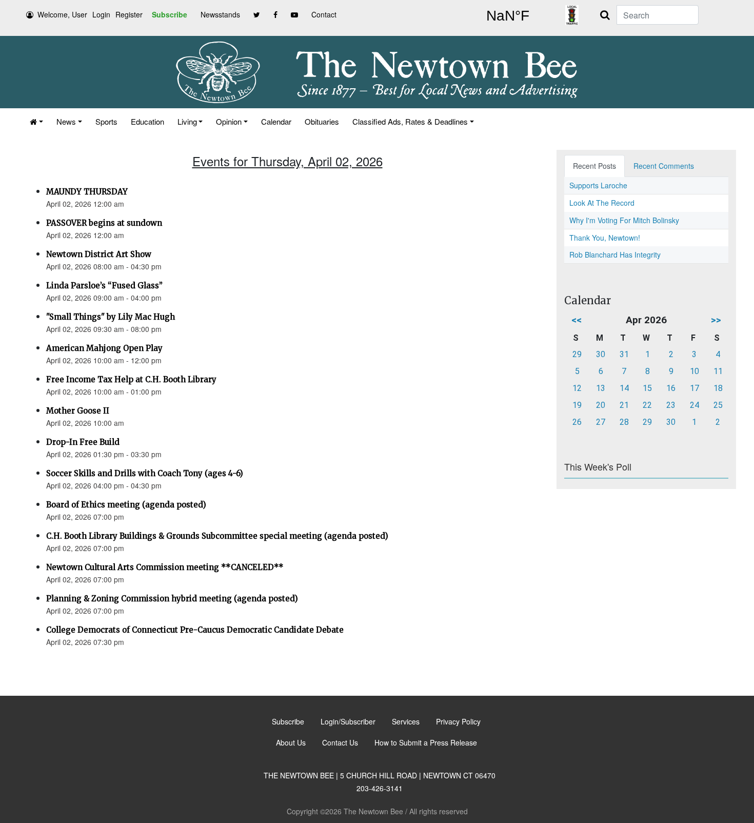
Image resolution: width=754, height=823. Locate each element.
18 (718, 388)
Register (129, 14)
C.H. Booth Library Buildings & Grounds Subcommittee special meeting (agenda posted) (217, 536)
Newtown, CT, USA (508, 16)
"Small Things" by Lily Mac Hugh (110, 317)
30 (600, 354)
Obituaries (322, 121)
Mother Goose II (77, 411)
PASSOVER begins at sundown (104, 223)
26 (577, 422)
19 (577, 405)
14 (624, 388)
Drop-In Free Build (83, 442)
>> (716, 320)
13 (600, 388)
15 (647, 388)
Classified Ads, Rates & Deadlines (410, 121)
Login (101, 14)
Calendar (276, 121)
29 (577, 354)
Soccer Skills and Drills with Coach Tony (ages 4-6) (144, 473)
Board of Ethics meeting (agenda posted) (126, 505)
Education (147, 121)
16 (671, 388)
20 (600, 405)
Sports (106, 121)
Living (187, 121)
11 (718, 371)
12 (577, 388)
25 (718, 405)
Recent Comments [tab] (663, 166)
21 (624, 405)
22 (647, 405)
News (66, 121)
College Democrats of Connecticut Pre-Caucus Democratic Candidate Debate (195, 630)
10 (694, 371)
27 (600, 422)
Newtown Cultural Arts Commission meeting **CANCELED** (165, 567)
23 (671, 405)
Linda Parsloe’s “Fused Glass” (104, 285)
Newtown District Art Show (98, 254)
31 (624, 354)
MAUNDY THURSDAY (87, 192)
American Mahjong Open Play (104, 348)
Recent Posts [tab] (594, 166)
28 (624, 422)
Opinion (229, 121)
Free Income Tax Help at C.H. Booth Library (131, 379)
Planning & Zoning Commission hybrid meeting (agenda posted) (172, 598)
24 (694, 405)
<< (576, 320)
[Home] (36, 121)
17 (694, 388)
